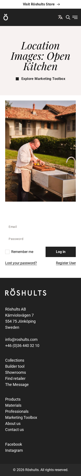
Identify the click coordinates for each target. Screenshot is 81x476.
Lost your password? (21, 263)
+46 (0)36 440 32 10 (22, 345)
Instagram (14, 450)
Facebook (13, 444)
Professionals (17, 411)
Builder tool (14, 366)
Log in (60, 252)
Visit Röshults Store (39, 4)
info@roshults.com (21, 339)
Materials (13, 405)
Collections (14, 360)
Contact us (14, 429)
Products (13, 399)
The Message (17, 384)
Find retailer (15, 378)
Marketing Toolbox (21, 417)
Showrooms (15, 372)
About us (13, 423)
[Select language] (60, 17)
